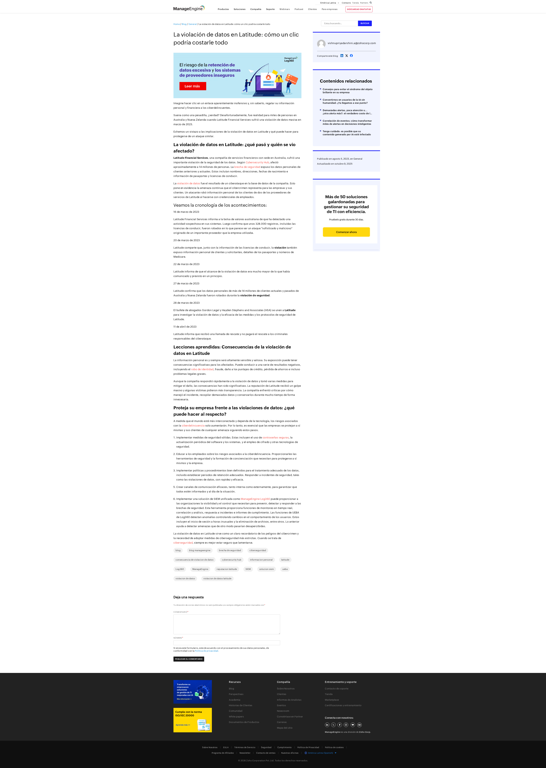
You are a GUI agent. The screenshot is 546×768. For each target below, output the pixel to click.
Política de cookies (334, 747)
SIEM (248, 569)
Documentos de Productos (244, 722)
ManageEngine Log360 (255, 498)
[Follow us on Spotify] (359, 725)
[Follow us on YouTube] (352, 725)
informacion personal (261, 560)
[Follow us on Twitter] (333, 725)
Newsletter (245, 753)
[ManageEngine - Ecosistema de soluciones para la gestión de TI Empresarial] (189, 10)
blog (178, 550)
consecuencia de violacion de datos (194, 560)
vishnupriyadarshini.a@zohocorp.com (352, 43)
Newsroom (283, 711)
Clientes (312, 9)
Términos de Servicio (244, 747)
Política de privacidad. (207, 651)
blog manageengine (199, 550)
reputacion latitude (227, 569)
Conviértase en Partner (290, 716)
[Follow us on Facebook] (339, 725)
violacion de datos (185, 578)
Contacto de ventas (265, 753)
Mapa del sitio (285, 728)
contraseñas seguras (276, 437)
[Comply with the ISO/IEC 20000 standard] (192, 720)
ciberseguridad (183, 542)
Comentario (180, 612)
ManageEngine (200, 569)
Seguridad (266, 747)
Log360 (180, 569)
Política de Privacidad (308, 747)
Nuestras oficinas (290, 753)
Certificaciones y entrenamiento (343, 705)
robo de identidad (202, 369)
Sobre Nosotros (286, 688)
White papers (236, 716)
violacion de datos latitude (217, 578)
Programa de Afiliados (223, 753)
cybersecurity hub (231, 560)
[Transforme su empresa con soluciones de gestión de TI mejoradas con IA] (192, 692)
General (357, 158)
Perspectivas (236, 694)
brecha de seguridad (247, 166)
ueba (285, 569)
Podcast (299, 9)
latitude (285, 560)
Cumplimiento (284, 747)
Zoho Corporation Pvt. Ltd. (260, 760)
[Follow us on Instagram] (346, 725)
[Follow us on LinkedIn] (327, 725)
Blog (231, 688)
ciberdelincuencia (193, 425)
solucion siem (266, 569)
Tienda (355, 3)
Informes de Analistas (289, 700)
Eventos (281, 705)
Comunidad (235, 711)
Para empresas (330, 9)
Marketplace (332, 700)
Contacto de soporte (337, 688)
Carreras (282, 722)
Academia (234, 700)
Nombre (177, 638)
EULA (225, 747)
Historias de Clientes (240, 705)
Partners (364, 3)
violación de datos (188, 183)
